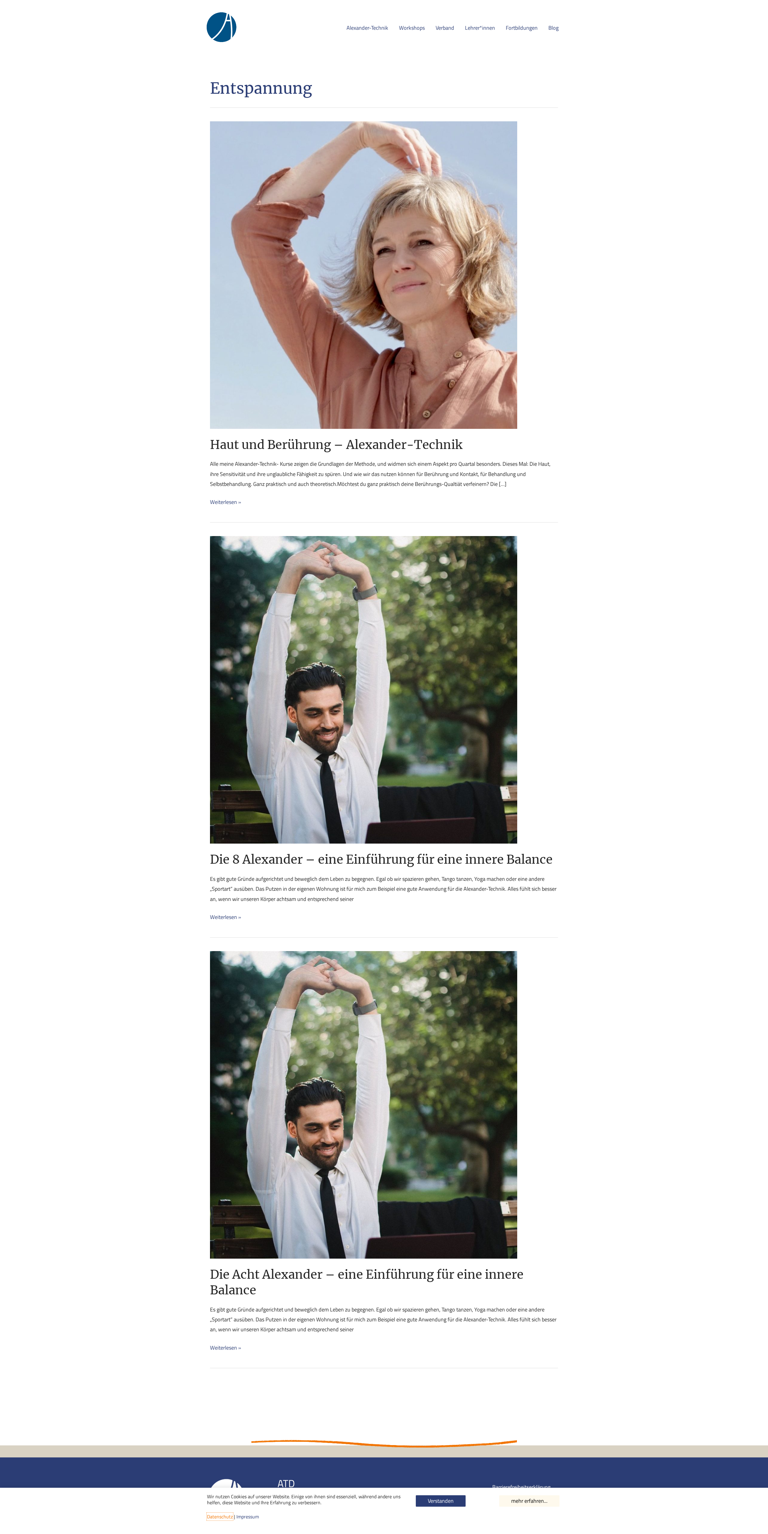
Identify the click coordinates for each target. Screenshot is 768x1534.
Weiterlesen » (225, 501)
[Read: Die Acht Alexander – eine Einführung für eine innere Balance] (363, 1104)
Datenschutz (220, 1516)
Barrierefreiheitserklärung (521, 1487)
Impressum (247, 1516)
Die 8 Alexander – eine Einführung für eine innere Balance (381, 859)
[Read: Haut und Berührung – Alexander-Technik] (363, 274)
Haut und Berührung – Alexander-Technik (336, 444)
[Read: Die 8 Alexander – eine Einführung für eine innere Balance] (363, 689)
